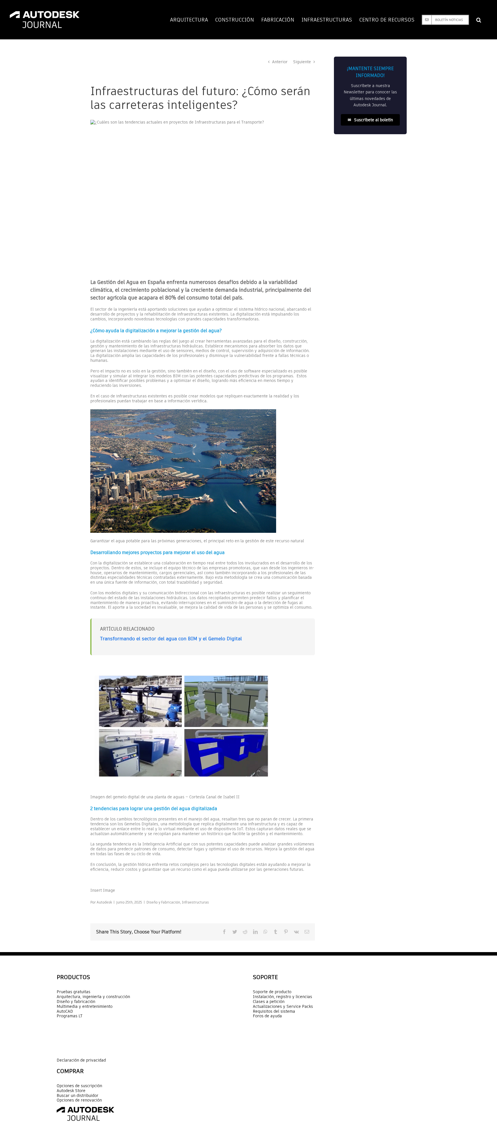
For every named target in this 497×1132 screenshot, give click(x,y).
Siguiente (302, 62)
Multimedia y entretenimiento (84, 1006)
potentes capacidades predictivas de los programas (244, 376)
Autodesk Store (71, 1090)
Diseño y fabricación (76, 1001)
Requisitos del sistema (274, 1011)
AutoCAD (65, 1011)
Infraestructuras (195, 902)
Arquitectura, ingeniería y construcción (93, 996)
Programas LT (70, 1016)
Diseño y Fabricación (163, 902)
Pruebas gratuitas (73, 991)
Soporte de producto (272, 991)
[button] (478, 19)
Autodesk (104, 902)
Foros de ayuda (267, 1016)
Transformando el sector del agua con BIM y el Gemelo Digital (171, 638)
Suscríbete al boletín (370, 120)
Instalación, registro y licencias (282, 996)
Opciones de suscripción (79, 1085)
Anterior (280, 62)
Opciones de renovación (79, 1100)
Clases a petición (268, 1001)
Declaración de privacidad (81, 1060)
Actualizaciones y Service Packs (283, 1006)
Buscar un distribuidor (77, 1095)
